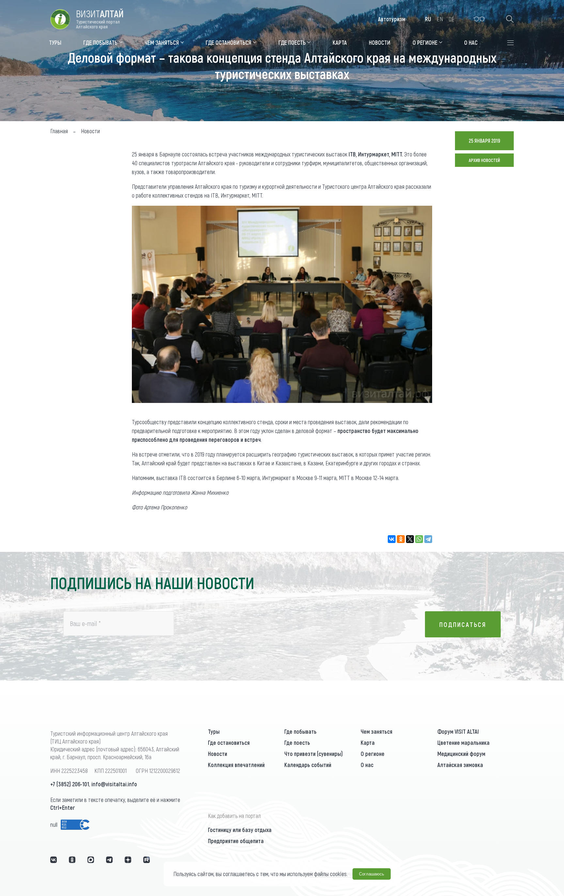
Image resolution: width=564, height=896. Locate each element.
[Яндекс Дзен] (128, 859)
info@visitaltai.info (114, 784)
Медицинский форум (461, 753)
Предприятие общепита (236, 840)
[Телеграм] (109, 859)
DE (451, 19)
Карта (368, 742)
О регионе (372, 753)
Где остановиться (229, 742)
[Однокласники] (72, 859)
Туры (214, 731)
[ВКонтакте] (392, 539)
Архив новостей (484, 160)
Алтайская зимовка (460, 764)
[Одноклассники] (401, 539)
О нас (367, 764)
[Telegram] (428, 539)
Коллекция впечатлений (236, 764)
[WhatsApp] (419, 539)
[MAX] (90, 859)
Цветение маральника (463, 742)
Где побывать (300, 731)
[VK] (53, 859)
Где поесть (297, 742)
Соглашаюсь (371, 874)
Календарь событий (307, 764)
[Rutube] (146, 859)
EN (440, 19)
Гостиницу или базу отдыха (240, 829)
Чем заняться (376, 731)
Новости (217, 753)
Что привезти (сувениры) (313, 753)
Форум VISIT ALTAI (458, 731)
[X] (410, 539)
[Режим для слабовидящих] (479, 19)
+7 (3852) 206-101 (69, 784)
